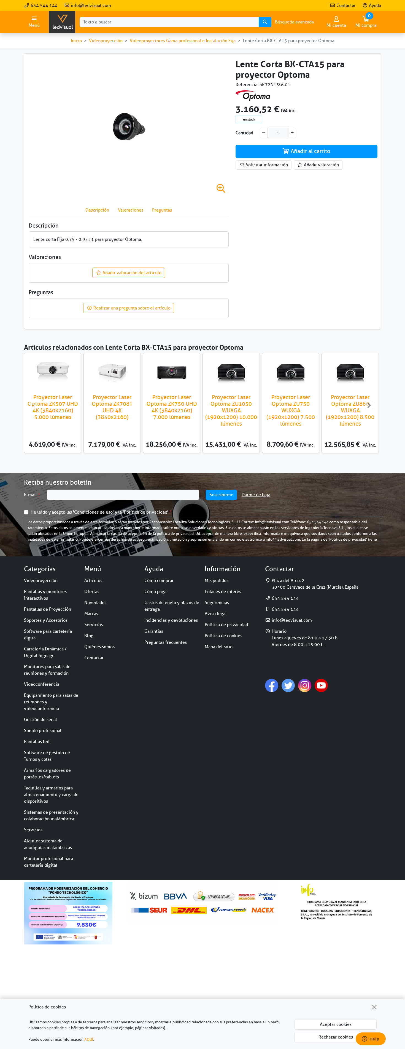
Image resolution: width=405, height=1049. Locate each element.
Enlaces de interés (223, 591)
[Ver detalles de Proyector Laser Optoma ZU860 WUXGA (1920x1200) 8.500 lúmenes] (350, 372)
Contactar (345, 5)
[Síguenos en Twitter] (288, 685)
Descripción (97, 210)
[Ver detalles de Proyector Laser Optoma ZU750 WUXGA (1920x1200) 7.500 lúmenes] (290, 372)
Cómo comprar (159, 580)
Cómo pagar (156, 591)
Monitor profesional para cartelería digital (48, 862)
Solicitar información (266, 165)
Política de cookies (223, 636)
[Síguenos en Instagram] (304, 685)
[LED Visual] (62, 22)
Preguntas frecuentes (165, 642)
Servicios (33, 830)
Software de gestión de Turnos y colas (47, 756)
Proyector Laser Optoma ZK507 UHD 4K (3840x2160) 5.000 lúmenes (53, 407)
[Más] (292, 133)
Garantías (153, 631)
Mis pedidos (216, 580)
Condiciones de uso (93, 512)
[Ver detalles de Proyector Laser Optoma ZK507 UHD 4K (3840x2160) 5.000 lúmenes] (52, 372)
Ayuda (374, 5)
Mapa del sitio (219, 647)
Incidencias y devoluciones (171, 620)
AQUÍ (88, 1039)
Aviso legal (216, 613)
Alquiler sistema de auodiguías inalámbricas (48, 844)
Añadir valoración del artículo (131, 273)
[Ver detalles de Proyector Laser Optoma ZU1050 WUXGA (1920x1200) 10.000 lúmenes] (231, 372)
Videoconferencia (41, 684)
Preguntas (162, 210)
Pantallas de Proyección (47, 609)
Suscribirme (221, 495)
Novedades (95, 602)
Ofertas (91, 591)
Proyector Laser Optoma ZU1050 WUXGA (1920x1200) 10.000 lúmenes (231, 410)
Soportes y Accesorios (46, 620)
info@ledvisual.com (90, 5)
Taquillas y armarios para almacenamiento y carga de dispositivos (51, 794)
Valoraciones (130, 210)
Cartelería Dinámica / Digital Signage (45, 652)
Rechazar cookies (335, 1037)
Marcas (91, 613)
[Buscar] (265, 22)
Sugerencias (217, 602)
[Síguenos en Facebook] (271, 685)
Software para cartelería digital (48, 635)
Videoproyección (41, 580)
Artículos (93, 580)
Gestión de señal (40, 719)
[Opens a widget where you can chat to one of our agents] (370, 1039)
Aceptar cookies (336, 1024)
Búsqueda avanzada (294, 22)
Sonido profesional (42, 730)
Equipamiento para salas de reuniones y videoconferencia (51, 702)
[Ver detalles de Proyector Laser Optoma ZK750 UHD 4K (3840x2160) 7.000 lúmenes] (171, 372)
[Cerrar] (374, 1007)
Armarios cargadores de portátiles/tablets (47, 774)
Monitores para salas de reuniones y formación (47, 670)
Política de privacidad (145, 512)
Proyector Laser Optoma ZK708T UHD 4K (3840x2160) (112, 407)
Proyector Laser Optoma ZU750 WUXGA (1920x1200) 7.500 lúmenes (290, 410)
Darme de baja (256, 495)
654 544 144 (43, 5)
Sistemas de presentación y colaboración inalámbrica (51, 816)
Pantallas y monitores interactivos (45, 595)
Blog (88, 636)
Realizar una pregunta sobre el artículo (131, 308)
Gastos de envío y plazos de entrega (171, 606)
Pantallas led (36, 741)
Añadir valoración (321, 165)
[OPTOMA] (253, 95)
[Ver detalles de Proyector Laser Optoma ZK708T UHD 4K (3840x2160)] (112, 372)
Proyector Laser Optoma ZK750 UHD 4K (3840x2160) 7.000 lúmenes (172, 407)
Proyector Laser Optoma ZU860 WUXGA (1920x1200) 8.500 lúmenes (350, 410)
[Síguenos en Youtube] (321, 685)
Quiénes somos (99, 647)
